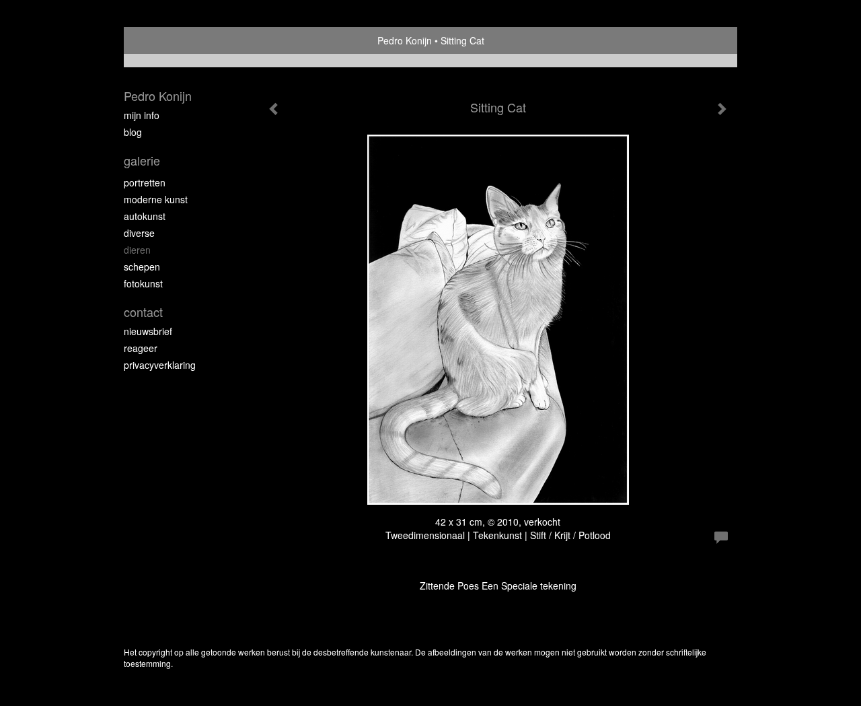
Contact (143, 312)
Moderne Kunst (156, 199)
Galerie (142, 160)
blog (133, 132)
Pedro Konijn (404, 40)
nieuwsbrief (148, 331)
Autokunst (144, 216)
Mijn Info (141, 115)
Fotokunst (143, 283)
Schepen (142, 266)
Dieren (137, 249)
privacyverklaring (160, 365)
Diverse (139, 233)
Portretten (144, 182)
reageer (140, 348)
